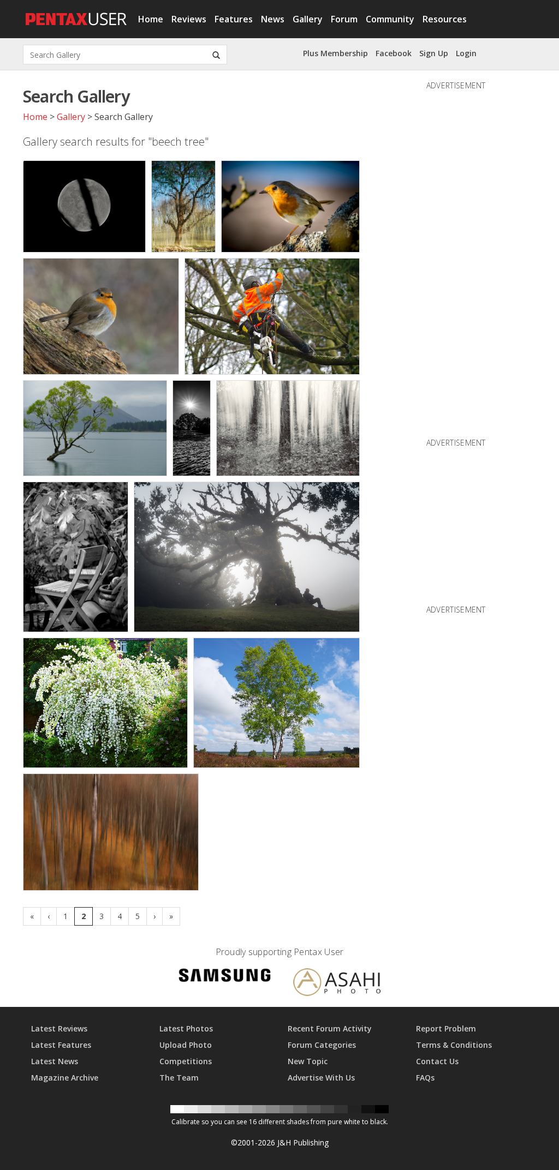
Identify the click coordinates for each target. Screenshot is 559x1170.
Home (150, 19)
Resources (445, 19)
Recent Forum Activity (330, 1028)
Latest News (54, 1061)
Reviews (188, 19)
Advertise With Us (321, 1077)
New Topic (308, 1061)
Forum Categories (322, 1045)
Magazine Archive (64, 1077)
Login (466, 53)
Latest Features (61, 1045)
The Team (179, 1077)
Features (234, 19)
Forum (344, 19)
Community (390, 19)
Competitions (185, 1061)
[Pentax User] (76, 13)
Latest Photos (186, 1028)
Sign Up (433, 53)
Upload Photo (185, 1045)
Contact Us (437, 1061)
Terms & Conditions (454, 1045)
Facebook (394, 53)
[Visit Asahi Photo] (336, 984)
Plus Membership (335, 53)
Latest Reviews (59, 1028)
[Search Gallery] (216, 54)
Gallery (308, 19)
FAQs (425, 1077)
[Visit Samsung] (225, 977)
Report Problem (446, 1028)
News (272, 19)
